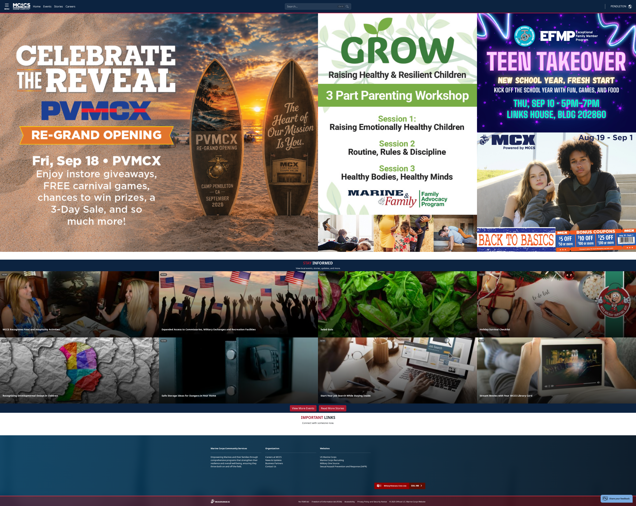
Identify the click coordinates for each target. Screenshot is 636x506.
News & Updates (273, 460)
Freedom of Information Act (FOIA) (327, 501)
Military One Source (329, 463)
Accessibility (349, 501)
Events (47, 6)
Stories (58, 6)
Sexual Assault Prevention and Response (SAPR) (343, 466)
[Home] (21, 6)
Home (37, 6)
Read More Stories (332, 408)
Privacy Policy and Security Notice (372, 501)
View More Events (303, 408)
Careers (70, 6)
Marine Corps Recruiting (332, 460)
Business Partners (274, 463)
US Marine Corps (328, 456)
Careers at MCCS (273, 456)
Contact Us (270, 466)
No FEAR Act (303, 501)
